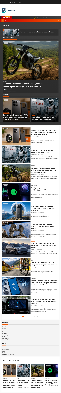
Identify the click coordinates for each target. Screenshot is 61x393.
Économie (4, 331)
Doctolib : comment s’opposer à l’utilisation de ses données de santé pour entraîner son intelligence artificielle (44, 283)
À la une (4, 328)
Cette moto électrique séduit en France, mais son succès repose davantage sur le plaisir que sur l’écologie (39, 17)
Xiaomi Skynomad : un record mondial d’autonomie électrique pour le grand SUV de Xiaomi (43, 245)
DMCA (27, 1)
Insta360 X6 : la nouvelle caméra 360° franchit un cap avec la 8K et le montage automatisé (43, 208)
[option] (30, 32)
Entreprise (5, 81)
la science (4, 333)
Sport (32, 260)
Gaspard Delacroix (13, 91)
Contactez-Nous (21, 1)
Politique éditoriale (33, 1)
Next (37, 316)
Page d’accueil (5, 326)
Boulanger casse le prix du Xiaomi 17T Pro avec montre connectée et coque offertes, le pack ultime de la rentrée (16, 117)
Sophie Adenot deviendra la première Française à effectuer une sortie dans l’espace (42, 226)
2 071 (34, 316)
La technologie (5, 335)
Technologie (33, 128)
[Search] (58, 21)
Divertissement (34, 185)
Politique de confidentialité (15, 2)
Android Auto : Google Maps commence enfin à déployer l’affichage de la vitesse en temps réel (44, 301)
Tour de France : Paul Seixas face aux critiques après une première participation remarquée (44, 265)
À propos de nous (14, 1)
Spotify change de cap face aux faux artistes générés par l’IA (51, 382)
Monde (3, 330)
